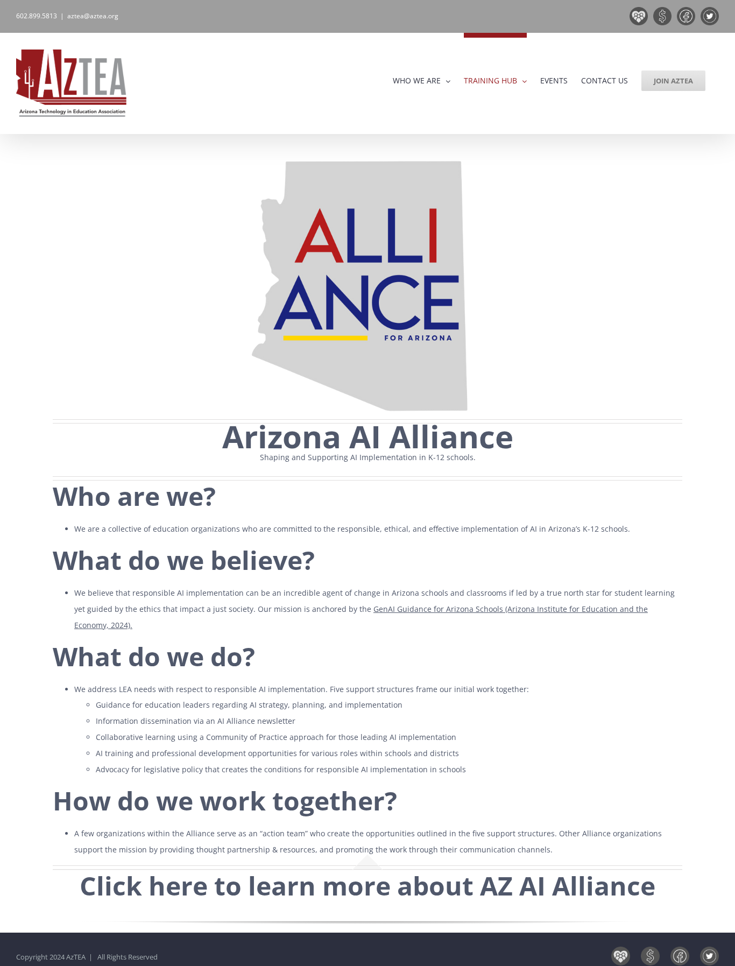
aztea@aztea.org (92, 15)
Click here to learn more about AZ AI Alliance (367, 885)
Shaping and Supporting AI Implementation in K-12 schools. (368, 457)
